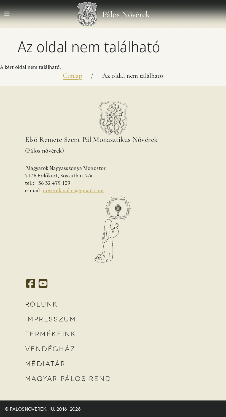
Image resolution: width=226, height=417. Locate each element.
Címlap (72, 76)
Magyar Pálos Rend (68, 378)
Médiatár (45, 363)
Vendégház (50, 348)
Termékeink (50, 333)
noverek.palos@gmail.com (73, 190)
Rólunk (41, 304)
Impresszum (50, 319)
